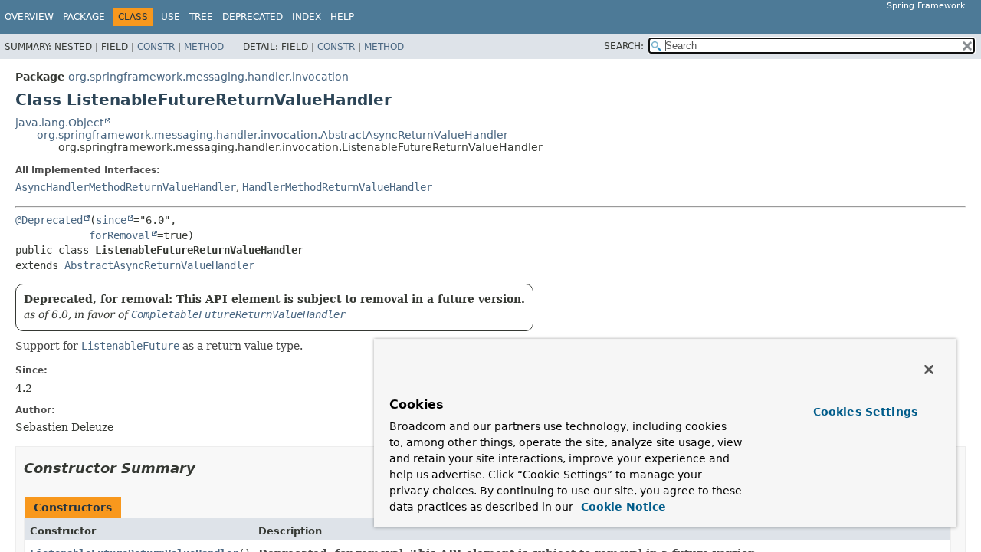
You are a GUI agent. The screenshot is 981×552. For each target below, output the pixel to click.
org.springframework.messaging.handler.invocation (208, 77)
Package (84, 17)
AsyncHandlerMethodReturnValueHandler (125, 187)
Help (342, 17)
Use (170, 17)
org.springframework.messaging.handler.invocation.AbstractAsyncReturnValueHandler (272, 135)
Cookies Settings (865, 412)
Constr (156, 46)
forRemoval (119, 235)
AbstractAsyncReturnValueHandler (159, 265)
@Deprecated (49, 220)
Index (306, 17)
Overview (29, 17)
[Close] (929, 369)
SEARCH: (624, 46)
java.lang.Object (59, 123)
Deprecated (252, 17)
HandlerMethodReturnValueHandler (337, 187)
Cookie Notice (621, 507)
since (111, 220)
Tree (201, 17)
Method (204, 46)
